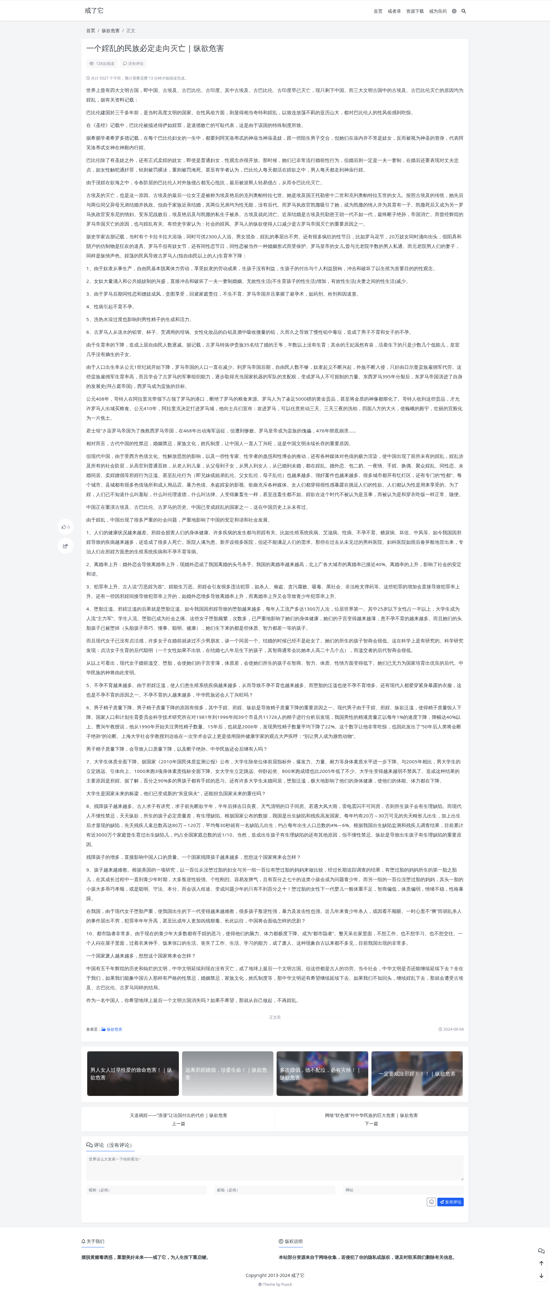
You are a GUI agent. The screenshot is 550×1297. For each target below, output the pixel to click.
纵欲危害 (111, 30)
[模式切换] (454, 11)
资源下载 (415, 11)
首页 (378, 11)
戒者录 (394, 11)
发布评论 (453, 1202)
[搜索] (464, 11)
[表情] (431, 1202)
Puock (286, 1284)
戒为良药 (438, 11)
